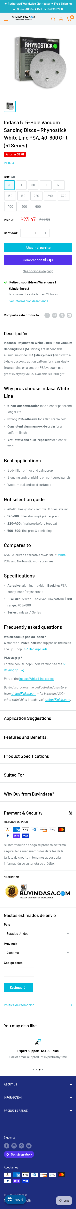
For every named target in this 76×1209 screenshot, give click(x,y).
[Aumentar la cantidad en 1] (45, 233)
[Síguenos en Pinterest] (21, 1145)
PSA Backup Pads (34, 649)
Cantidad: (11, 233)
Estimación (18, 987)
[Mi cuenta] (61, 19)
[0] (68, 19)
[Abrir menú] (6, 19)
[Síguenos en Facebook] (6, 1145)
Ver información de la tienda (28, 301)
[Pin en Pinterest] (54, 315)
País (7, 924)
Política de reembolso (19, 1005)
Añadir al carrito (38, 247)
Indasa (9, 163)
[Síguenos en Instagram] (14, 1145)
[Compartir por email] (69, 315)
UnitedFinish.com (23, 693)
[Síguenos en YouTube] (29, 1145)
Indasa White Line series (36, 678)
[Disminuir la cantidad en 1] (25, 233)
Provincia (10, 944)
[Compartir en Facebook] (47, 315)
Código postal (13, 962)
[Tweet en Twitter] (62, 315)
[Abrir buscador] (53, 19)
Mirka (62, 555)
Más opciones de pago (38, 271)
